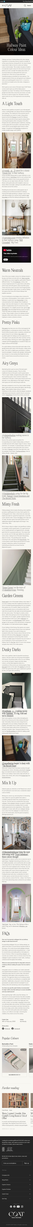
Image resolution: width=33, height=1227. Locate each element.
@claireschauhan (8, 435)
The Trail (13, 642)
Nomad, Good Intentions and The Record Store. (15, 497)
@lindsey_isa (23, 926)
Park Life (18, 635)
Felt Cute (5, 924)
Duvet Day (6, 173)
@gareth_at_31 (8, 170)
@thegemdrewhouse (10, 852)
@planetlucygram (9, 590)
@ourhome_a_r (9, 711)
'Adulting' (9, 713)
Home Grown (7, 587)
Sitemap (4, 1170)
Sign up (26, 1163)
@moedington (8, 763)
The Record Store (9, 766)
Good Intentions (21, 854)
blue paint (4, 667)
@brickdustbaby (8, 493)
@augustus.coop (8, 238)
